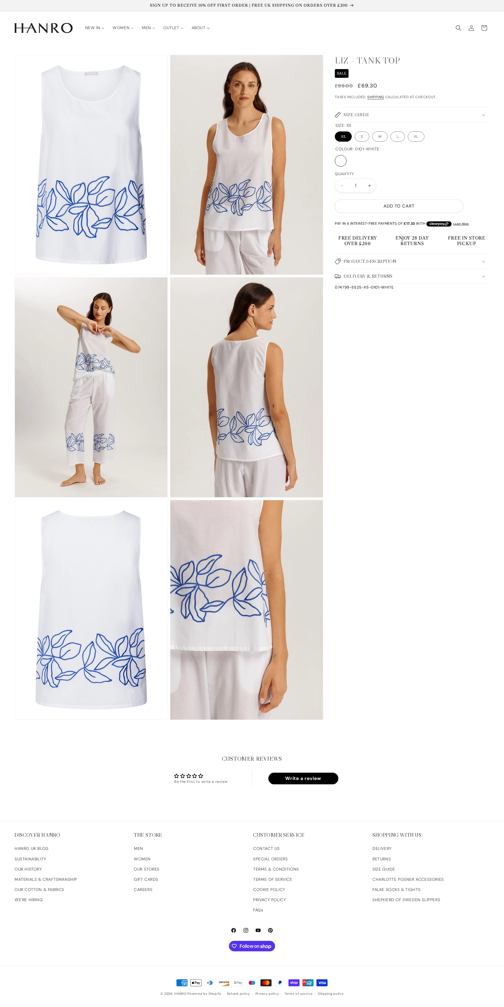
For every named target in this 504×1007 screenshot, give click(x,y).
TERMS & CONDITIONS (276, 869)
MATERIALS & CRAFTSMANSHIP (46, 879)
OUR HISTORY (28, 869)
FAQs (258, 910)
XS (343, 136)
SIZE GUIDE (383, 869)
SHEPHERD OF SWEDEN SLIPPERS (406, 900)
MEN (138, 848)
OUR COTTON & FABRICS (39, 889)
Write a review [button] (303, 778)
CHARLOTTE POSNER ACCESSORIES (408, 879)
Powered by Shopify (204, 994)
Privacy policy (267, 994)
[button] (458, 28)
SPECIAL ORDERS (270, 859)
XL (416, 136)
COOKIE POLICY (269, 889)
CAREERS (143, 889)
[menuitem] (95, 28)
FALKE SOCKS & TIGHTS (396, 889)
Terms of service (298, 994)
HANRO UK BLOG (32, 848)
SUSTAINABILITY (30, 859)
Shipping (375, 97)
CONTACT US (266, 848)
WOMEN (142, 859)
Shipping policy (331, 994)
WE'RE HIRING (29, 900)
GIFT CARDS (146, 879)
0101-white (340, 161)
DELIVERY (382, 848)
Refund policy (238, 994)
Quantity (344, 174)
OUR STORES (147, 869)
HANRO (180, 994)
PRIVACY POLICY (269, 900)
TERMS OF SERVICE (272, 879)
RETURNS (381, 859)
